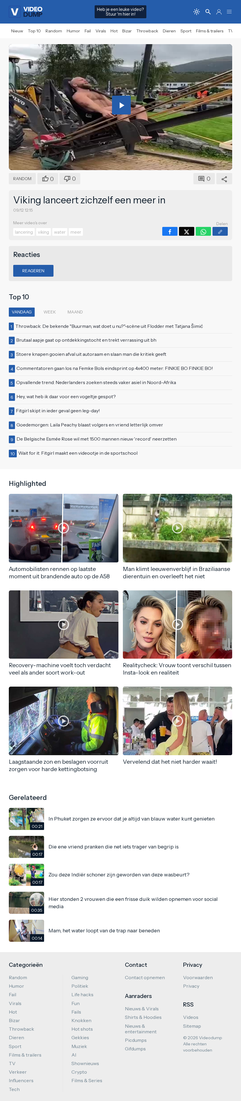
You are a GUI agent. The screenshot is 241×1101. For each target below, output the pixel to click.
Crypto (79, 1072)
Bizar (127, 31)
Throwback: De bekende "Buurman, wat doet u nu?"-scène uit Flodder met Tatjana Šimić (109, 326)
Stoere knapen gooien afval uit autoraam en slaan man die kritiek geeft (91, 354)
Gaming (79, 977)
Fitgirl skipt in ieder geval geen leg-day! (58, 411)
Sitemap (192, 1026)
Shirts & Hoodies (143, 1017)
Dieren (169, 31)
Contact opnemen (145, 977)
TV (231, 31)
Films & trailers (209, 31)
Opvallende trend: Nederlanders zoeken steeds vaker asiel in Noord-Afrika (96, 382)
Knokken (81, 1020)
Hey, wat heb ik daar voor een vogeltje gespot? (66, 396)
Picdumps (136, 1040)
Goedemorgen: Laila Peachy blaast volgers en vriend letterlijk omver (89, 425)
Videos (190, 1017)
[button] (229, 12)
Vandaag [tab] (22, 312)
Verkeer (18, 1072)
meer (76, 232)
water (60, 232)
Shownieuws (85, 1063)
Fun (75, 1003)
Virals (101, 31)
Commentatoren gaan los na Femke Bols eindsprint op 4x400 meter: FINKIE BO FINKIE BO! (114, 368)
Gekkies (80, 1037)
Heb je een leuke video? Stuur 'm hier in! (120, 12)
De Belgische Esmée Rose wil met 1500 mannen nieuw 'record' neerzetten (96, 439)
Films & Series (86, 1080)
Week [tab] (49, 312)
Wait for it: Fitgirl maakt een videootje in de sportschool (78, 453)
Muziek (79, 1046)
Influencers (21, 1080)
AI (73, 1055)
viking (43, 232)
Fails (76, 1012)
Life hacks (82, 994)
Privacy (191, 986)
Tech (14, 1089)
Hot (114, 31)
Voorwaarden (198, 977)
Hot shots (82, 1029)
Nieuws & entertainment (141, 1028)
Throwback (147, 31)
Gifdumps (135, 1049)
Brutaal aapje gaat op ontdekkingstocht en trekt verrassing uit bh (86, 340)
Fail (88, 31)
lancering (24, 232)
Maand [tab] (75, 312)
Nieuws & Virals (142, 1009)
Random (54, 31)
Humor (73, 31)
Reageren (33, 270)
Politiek (79, 986)
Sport (185, 31)
